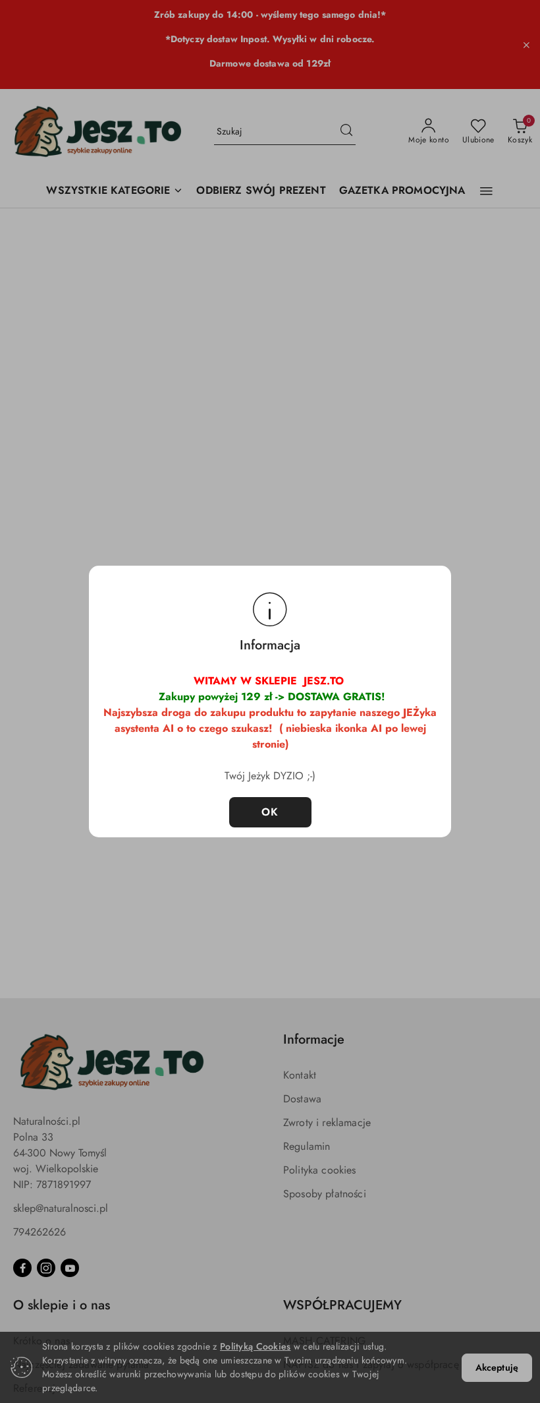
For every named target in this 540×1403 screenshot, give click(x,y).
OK (270, 812)
